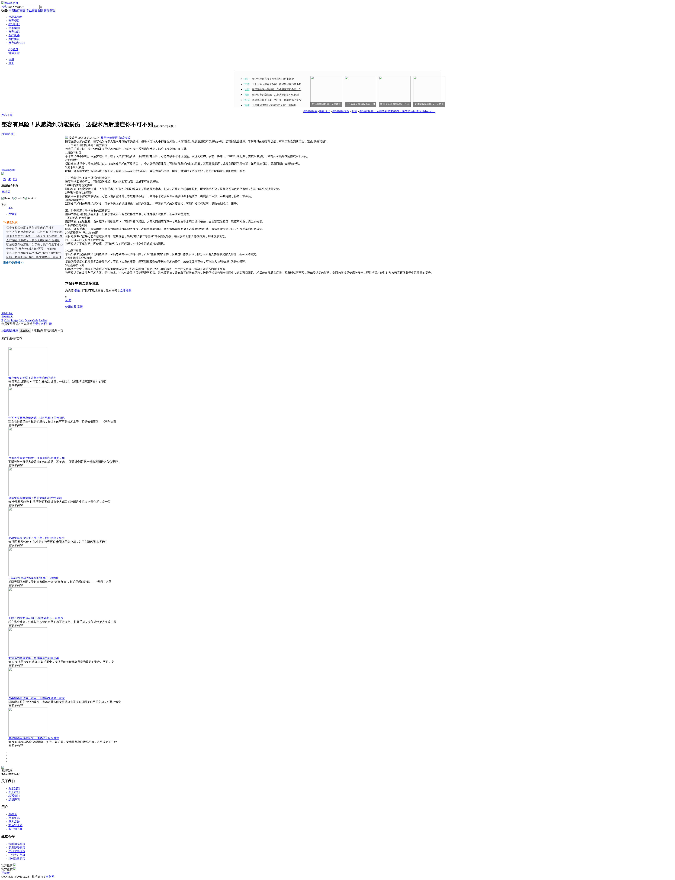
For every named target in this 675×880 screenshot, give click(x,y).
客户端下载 (15, 828)
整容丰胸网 (15, 16)
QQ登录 (13, 49)
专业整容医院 (34, 10)
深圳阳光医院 (16, 843)
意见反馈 (14, 821)
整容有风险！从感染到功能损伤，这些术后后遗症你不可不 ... (397, 111)
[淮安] (247, 100)
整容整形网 (310, 111)
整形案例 (14, 28)
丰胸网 (50, 876)
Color (7, 320)
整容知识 (14, 31)
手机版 (5, 872)
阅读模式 (124, 137)
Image (14, 320)
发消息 (12, 213)
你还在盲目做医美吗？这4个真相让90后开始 (33, 252)
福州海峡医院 (16, 858)
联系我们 (14, 795)
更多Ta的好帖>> (13, 262)
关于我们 (14, 788)
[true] (41, 7)
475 (15, 179)
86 (9, 179)
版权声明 (14, 799)
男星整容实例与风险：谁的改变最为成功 (33, 738)
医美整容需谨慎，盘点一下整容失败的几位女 (36, 698)
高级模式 (7, 316)
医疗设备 (14, 35)
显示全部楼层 (109, 137)
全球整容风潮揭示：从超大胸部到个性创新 (275, 94)
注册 (11, 59)
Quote (28, 320)
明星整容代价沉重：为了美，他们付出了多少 (276, 100)
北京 (354, 111)
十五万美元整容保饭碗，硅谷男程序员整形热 (276, 84)
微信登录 (14, 52)
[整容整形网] (9, 3)
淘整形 (12, 814)
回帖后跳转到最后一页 (49, 330)
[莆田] (247, 94)
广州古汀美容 (16, 854)
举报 (80, 306)
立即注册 (125, 290)
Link (21, 320)
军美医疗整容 (17, 10)
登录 (11, 63)
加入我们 (14, 792)
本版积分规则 (9, 330)
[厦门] (247, 79)
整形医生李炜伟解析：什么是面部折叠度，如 (276, 89)
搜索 (4, 6)
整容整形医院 (340, 111)
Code (35, 320)
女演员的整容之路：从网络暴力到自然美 (33, 658)
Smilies (43, 320)
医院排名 (14, 39)
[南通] (247, 105)
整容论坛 (16, 42)
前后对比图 (15, 825)
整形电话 (49, 10)
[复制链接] (7, 133)
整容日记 (14, 24)
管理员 (5, 191)
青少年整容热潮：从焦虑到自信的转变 (273, 79)
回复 (68, 300)
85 (4, 179)
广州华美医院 (16, 851)
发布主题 (7, 114)
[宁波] (247, 84)
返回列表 (7, 313)
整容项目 (14, 20)
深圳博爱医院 (16, 847)
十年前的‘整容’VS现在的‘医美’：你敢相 (274, 105)
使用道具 (70, 306)
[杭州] (247, 89)
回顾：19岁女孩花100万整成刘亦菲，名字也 (33, 257)
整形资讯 (14, 817)
